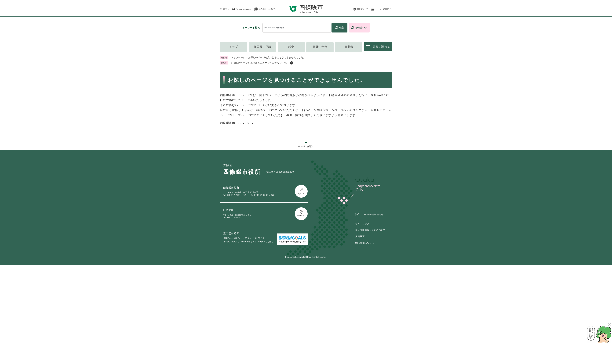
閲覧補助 (360, 9)
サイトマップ (362, 223)
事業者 (349, 46)
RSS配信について (364, 242)
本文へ (226, 9)
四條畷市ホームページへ (236, 123)
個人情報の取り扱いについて (370, 230)
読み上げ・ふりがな (267, 9)
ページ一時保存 (382, 9)
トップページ (238, 57)
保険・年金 (320, 46)
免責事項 (360, 236)
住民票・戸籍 (262, 46)
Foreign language (243, 9)
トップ (233, 46)
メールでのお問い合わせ (372, 214)
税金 (291, 46)
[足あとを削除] (292, 63)
